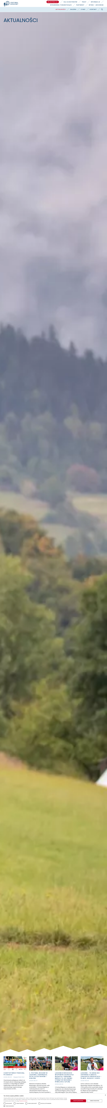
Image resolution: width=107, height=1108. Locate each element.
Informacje (95, 2)
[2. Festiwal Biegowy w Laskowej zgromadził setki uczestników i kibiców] (40, 1064)
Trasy (84, 2)
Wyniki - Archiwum (96, 5)
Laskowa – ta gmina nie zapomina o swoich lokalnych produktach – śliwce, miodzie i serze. (91, 1075)
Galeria (73, 9)
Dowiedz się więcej (23, 1101)
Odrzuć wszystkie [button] (94, 1100)
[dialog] (53, 1101)
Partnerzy (80, 5)
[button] (36, 1106)
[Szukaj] (102, 9)
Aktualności (61, 9)
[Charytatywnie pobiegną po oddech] (15, 1064)
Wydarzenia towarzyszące (61, 5)
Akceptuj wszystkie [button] (78, 1100)
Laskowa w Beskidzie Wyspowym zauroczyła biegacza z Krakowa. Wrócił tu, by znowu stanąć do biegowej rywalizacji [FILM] (64, 1077)
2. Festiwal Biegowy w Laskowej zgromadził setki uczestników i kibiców (38, 1075)
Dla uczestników (70, 2)
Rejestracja (53, 2)
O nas (83, 9)
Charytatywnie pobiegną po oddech (14, 1074)
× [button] (105, 1095)
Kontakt (93, 9)
